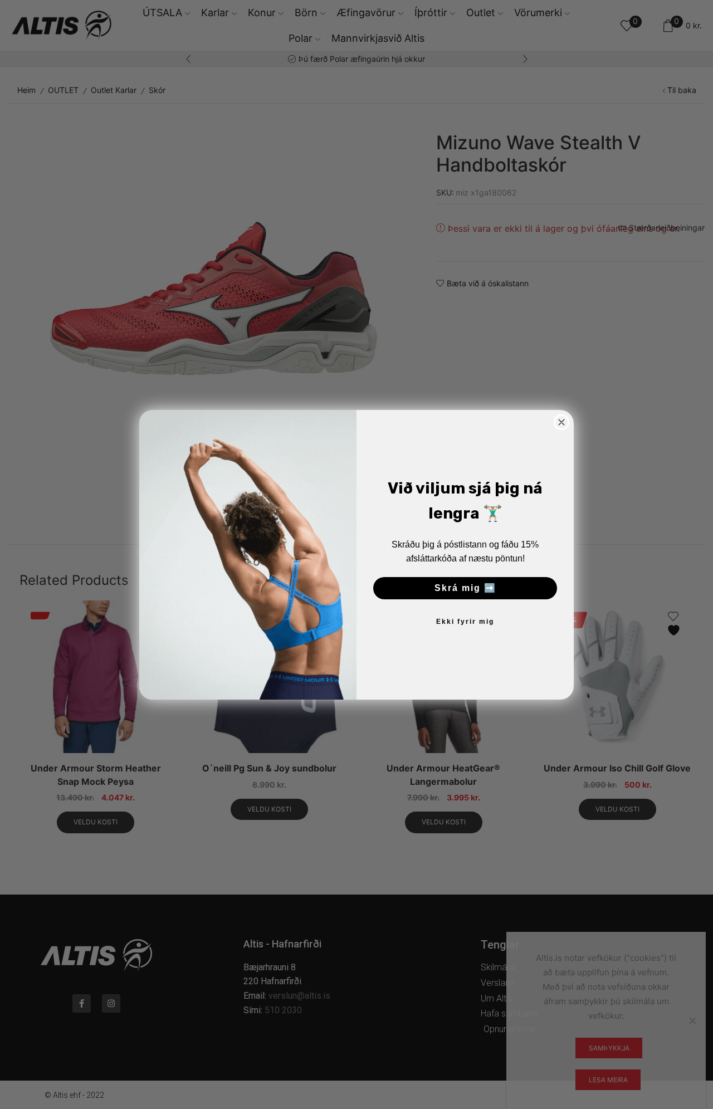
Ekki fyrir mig (465, 622)
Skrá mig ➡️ (465, 588)
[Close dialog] (561, 422)
